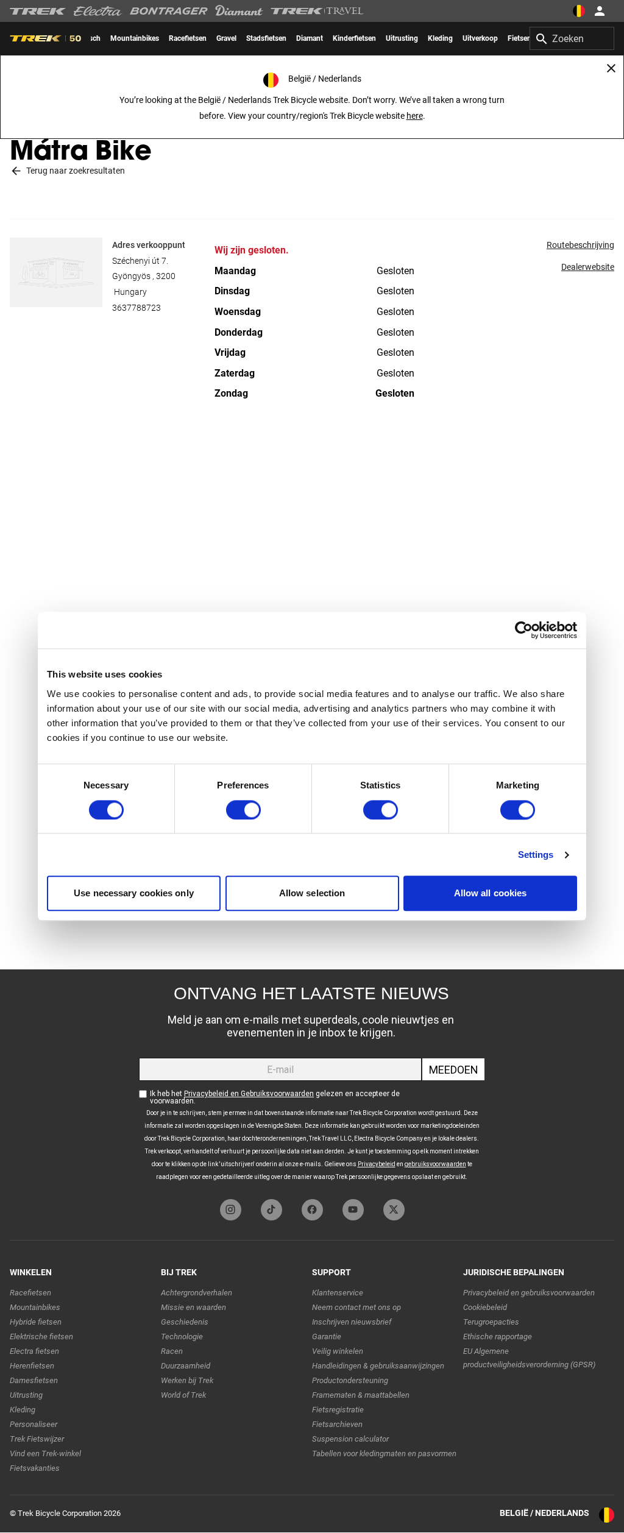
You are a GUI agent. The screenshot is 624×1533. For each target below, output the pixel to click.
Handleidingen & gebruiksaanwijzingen (378, 1365)
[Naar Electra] (98, 11)
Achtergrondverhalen (196, 1292)
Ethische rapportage (497, 1336)
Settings (536, 854)
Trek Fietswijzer (37, 1438)
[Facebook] (312, 1209)
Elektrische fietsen (41, 1336)
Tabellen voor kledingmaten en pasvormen (384, 1453)
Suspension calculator (350, 1438)
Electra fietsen (34, 1351)
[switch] (243, 810)
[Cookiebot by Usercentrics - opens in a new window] (523, 630)
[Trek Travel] (317, 11)
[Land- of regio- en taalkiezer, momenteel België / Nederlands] (579, 11)
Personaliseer (33, 1424)
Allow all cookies (490, 893)
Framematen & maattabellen (361, 1395)
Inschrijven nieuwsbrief (351, 1321)
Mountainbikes (35, 1307)
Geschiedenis (184, 1321)
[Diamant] (239, 11)
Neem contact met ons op (356, 1307)
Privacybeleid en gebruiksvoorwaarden (529, 1292)
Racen (172, 1351)
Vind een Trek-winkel (45, 1453)
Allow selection (312, 893)
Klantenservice (337, 1292)
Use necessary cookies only (134, 893)
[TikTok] (271, 1209)
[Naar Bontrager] (169, 11)
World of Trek (183, 1395)
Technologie (182, 1336)
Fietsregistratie (338, 1409)
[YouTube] (353, 1209)
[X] (394, 1209)
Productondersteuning (350, 1380)
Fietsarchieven (337, 1424)
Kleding (22, 1409)
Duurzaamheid (185, 1365)
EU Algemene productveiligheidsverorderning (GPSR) (529, 1358)
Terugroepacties (491, 1321)
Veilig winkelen (337, 1351)
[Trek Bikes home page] (38, 11)
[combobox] (572, 38)
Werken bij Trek (187, 1380)
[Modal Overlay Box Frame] (312, 1081)
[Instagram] (230, 1209)
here (414, 116)
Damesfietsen (34, 1380)
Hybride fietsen (36, 1321)
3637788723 (136, 308)
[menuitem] (134, 38)
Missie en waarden (193, 1307)
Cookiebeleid (485, 1307)
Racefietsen (30, 1292)
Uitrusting (26, 1395)
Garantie (326, 1336)
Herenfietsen (32, 1365)
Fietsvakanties (35, 1468)
